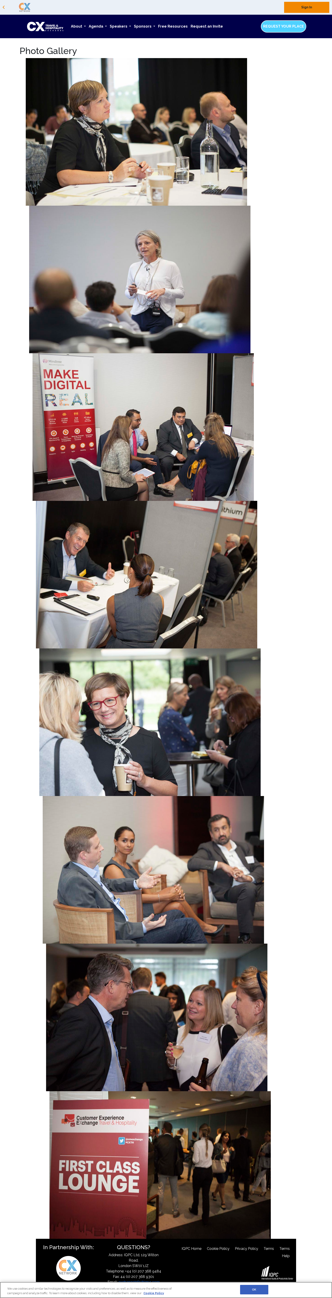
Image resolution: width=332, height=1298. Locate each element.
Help (286, 1256)
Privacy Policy (246, 1248)
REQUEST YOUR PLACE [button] (283, 26)
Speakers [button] (119, 26)
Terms (269, 1248)
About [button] (77, 26)
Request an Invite (207, 26)
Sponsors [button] (143, 26)
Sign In (306, 7)
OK (254, 1289)
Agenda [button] (96, 26)
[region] (166, 1290)
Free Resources (173, 26)
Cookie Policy (218, 1248)
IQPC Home (191, 1248)
